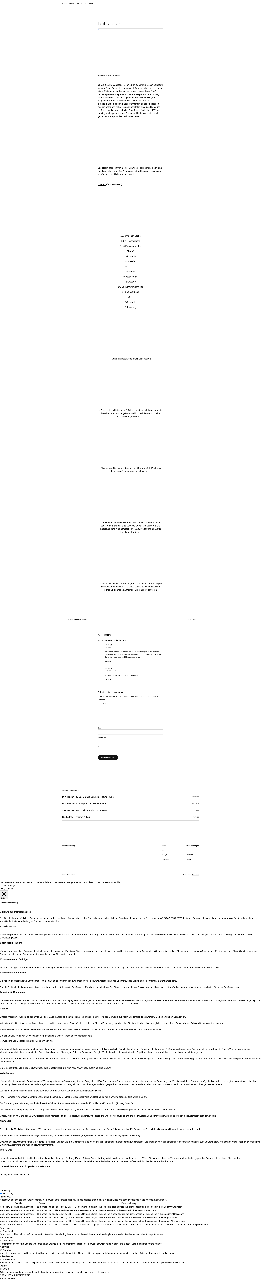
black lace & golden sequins (76, 619)
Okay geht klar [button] (7, 888)
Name (100, 728)
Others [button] (3, 1265)
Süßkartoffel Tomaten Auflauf (76, 817)
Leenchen (108, 647)
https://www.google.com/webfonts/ (203, 1049)
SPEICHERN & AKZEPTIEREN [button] (15, 1275)
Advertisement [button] (7, 1256)
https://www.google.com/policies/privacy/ (91, 1068)
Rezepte (117, 75)
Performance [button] (6, 1237)
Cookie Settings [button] (7, 885)
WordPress (195, 875)
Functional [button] (5, 1228)
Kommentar (102, 704)
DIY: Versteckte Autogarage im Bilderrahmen (84, 803)
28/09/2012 (108, 645)
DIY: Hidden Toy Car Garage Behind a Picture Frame (88, 797)
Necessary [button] (5, 1190)
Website (100, 747)
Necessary (8, 1193)
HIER (152, 110)
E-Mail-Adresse (103, 737)
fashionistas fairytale (111, 671)
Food (112, 75)
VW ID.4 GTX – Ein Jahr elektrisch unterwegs (84, 810)
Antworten (108, 661)
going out (192, 619)
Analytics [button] (4, 1247)
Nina (107, 75)
